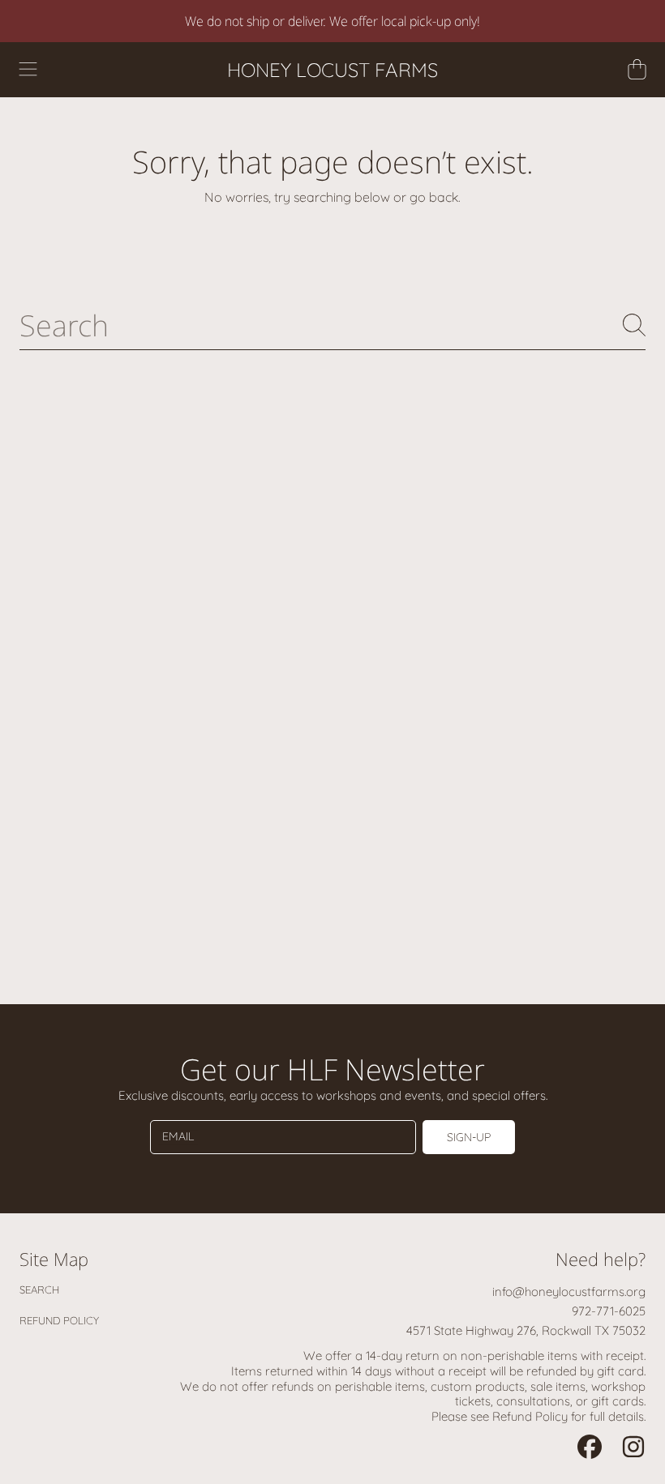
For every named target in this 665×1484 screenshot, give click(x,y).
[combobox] (332, 325)
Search (39, 1289)
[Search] (634, 325)
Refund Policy (59, 1320)
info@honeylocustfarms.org (569, 1291)
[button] (28, 70)
